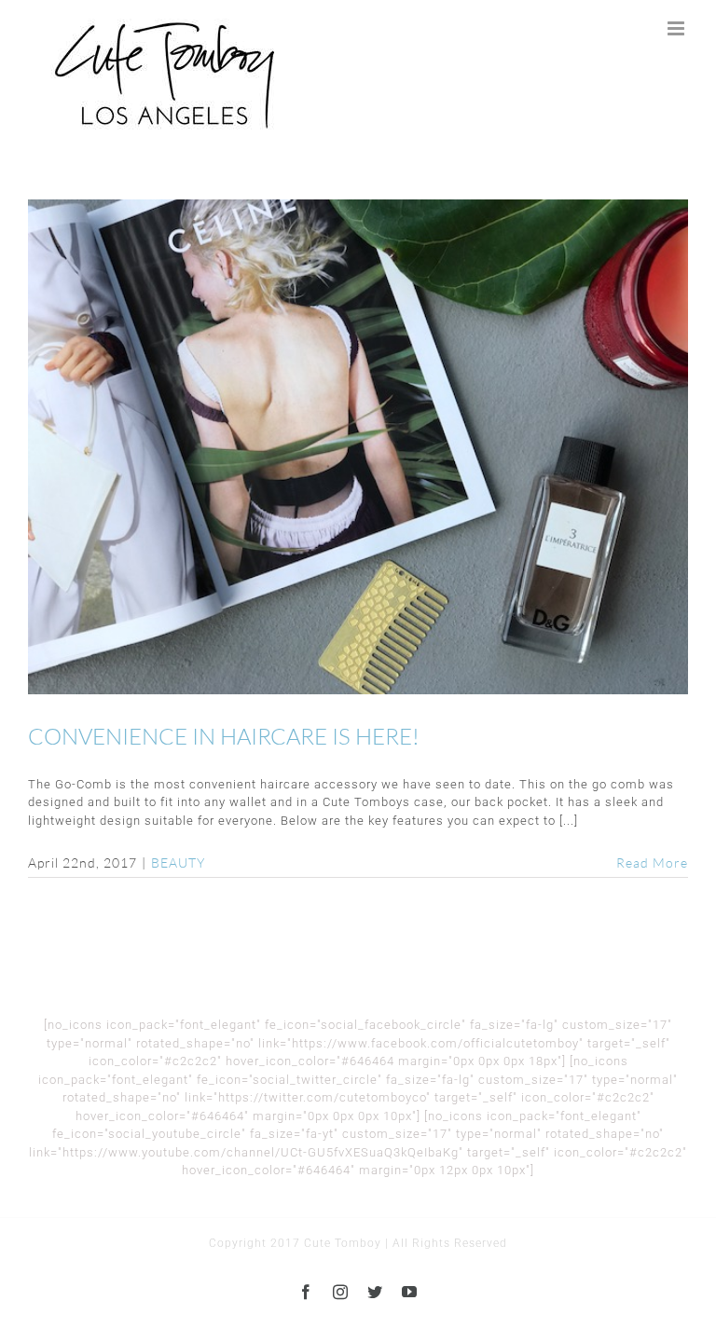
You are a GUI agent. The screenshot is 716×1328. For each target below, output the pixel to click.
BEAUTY (178, 862)
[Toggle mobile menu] (678, 28)
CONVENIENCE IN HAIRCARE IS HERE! (358, 447)
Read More (652, 862)
